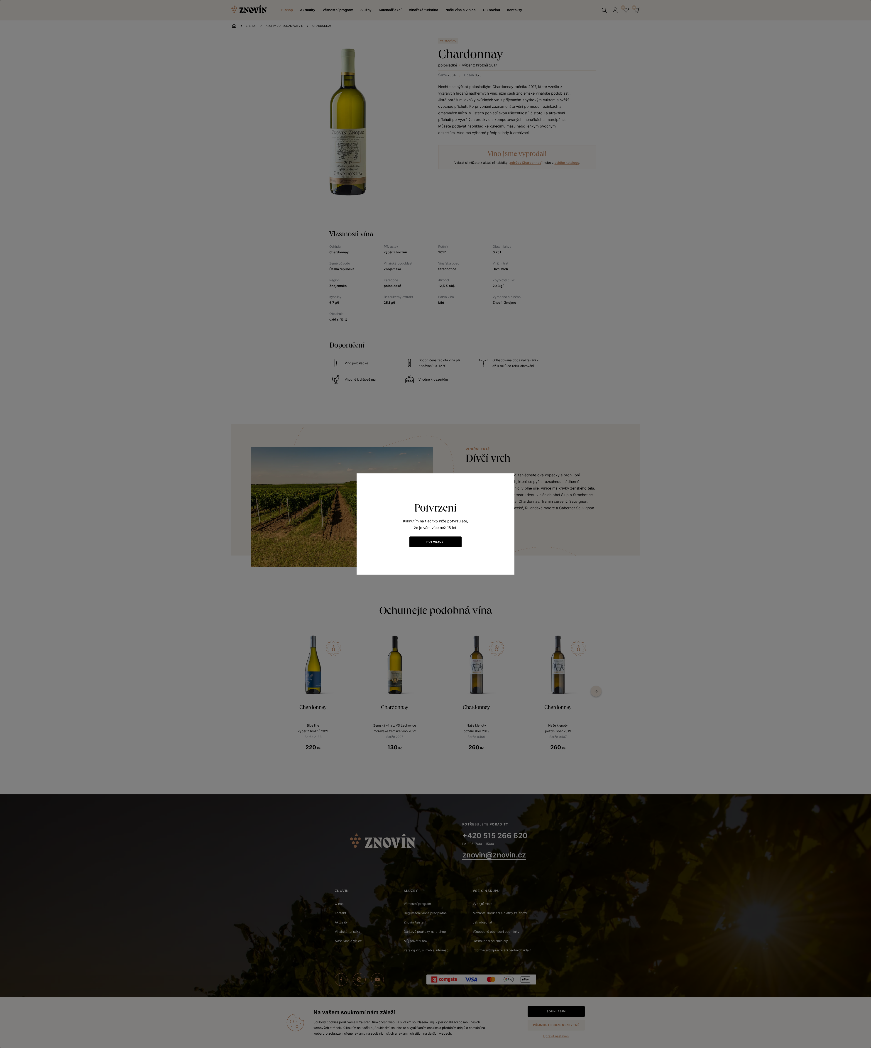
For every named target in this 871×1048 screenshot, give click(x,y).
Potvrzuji (435, 542)
